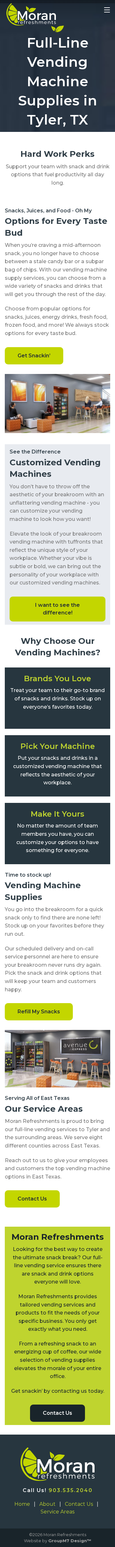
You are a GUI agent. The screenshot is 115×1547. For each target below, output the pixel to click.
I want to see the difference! (57, 609)
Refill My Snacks (39, 1012)
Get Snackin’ (34, 356)
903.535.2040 (71, 1490)
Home (22, 1504)
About (47, 1504)
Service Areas (57, 1512)
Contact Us (32, 1199)
